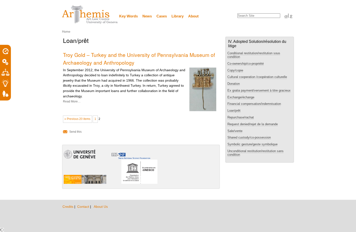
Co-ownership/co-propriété (245, 63)
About (193, 16)
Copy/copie (235, 70)
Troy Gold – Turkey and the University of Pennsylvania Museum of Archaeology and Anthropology (139, 58)
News (147, 16)
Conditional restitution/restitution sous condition (253, 55)
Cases (161, 16)
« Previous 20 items (77, 118)
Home (66, 31)
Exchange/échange (240, 97)
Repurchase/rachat (240, 117)
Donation (233, 83)
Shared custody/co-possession (249, 137)
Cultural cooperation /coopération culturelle (257, 77)
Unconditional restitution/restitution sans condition (255, 152)
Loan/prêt (233, 110)
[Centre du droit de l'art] (90, 14)
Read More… (72, 101)
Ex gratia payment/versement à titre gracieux (259, 90)
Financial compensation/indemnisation (254, 104)
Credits (68, 207)
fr (291, 16)
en (286, 16)
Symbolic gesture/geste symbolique (252, 144)
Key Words (128, 16)
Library (177, 16)
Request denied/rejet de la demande (252, 124)
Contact (83, 207)
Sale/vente (234, 131)
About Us (101, 207)
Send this (75, 131)
